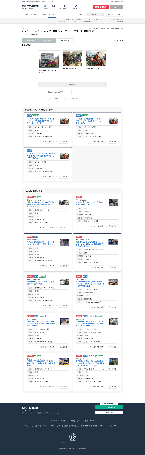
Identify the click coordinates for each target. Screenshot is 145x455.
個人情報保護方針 (85, 426)
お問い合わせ (45, 426)
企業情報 (44, 14)
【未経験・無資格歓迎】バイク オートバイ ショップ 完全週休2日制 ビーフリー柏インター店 (40, 121)
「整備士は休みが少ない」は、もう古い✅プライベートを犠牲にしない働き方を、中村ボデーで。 (90, 323)
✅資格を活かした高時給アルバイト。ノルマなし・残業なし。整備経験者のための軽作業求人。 (90, 244)
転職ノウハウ (89, 421)
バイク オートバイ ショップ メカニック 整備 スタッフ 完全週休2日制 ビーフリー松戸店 (41, 156)
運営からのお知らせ (56, 426)
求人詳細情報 (35, 14)
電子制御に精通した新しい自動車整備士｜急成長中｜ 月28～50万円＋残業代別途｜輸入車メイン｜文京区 (90, 363)
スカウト (64, 421)
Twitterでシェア (58, 98)
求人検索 (54, 421)
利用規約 (66, 426)
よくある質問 (35, 426)
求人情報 (25, 14)
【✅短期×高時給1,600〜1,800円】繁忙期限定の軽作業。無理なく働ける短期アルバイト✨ (40, 204)
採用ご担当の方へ (115, 426)
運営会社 (27, 426)
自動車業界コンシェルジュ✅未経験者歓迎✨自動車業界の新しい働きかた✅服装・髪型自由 (41, 323)
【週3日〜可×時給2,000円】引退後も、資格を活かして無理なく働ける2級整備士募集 (41, 363)
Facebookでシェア (75, 98)
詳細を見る (63, 141)
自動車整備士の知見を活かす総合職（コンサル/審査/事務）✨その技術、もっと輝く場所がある (90, 284)
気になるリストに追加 (47, 141)
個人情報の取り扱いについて (100, 426)
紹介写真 (51, 14)
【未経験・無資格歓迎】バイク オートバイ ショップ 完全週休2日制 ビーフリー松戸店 (90, 121)
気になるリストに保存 (114, 14)
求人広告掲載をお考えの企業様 (114, 1)
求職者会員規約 (75, 426)
